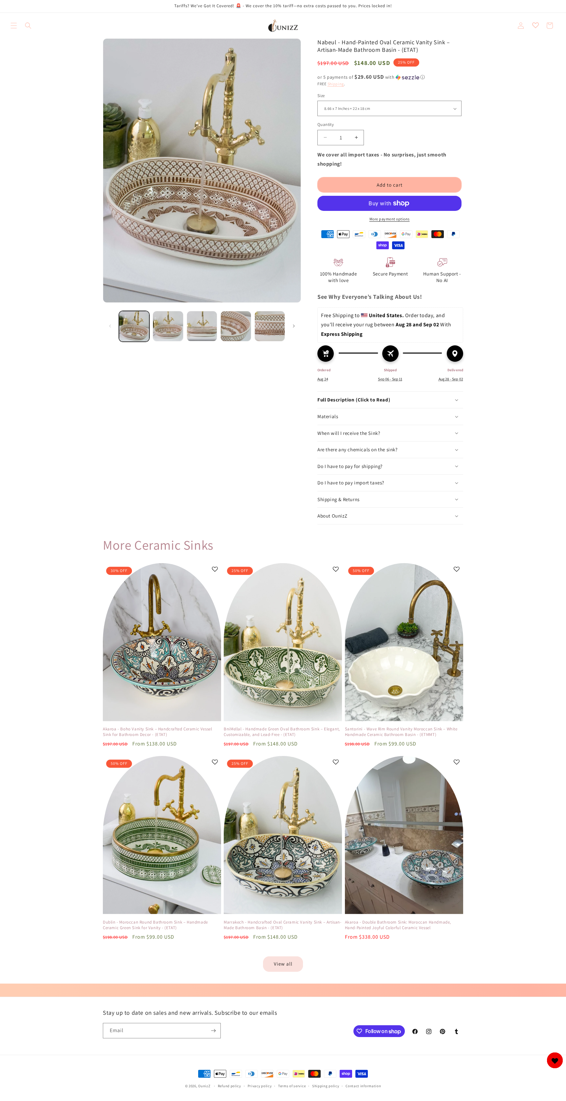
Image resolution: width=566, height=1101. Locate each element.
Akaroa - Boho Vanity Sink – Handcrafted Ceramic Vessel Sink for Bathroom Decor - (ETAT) (157, 731)
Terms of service (292, 1086)
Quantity (325, 124)
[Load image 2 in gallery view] (168, 326)
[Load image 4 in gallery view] (235, 326)
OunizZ (204, 1086)
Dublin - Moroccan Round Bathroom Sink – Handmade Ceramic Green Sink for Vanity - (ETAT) (155, 925)
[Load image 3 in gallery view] (202, 326)
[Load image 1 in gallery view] (134, 326)
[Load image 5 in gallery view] (270, 326)
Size (321, 95)
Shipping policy (325, 1086)
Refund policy (229, 1086)
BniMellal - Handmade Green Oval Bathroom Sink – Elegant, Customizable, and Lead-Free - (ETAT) (282, 731)
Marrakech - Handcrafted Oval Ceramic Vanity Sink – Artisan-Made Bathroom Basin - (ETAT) (282, 925)
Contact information (363, 1086)
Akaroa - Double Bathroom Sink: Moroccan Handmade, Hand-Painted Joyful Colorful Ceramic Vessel (398, 925)
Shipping (336, 83)
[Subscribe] (213, 1030)
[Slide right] (294, 326)
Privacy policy (260, 1086)
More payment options (389, 218)
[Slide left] (110, 326)
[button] (14, 25)
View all (283, 964)
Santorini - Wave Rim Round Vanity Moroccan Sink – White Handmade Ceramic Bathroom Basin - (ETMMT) (401, 731)
